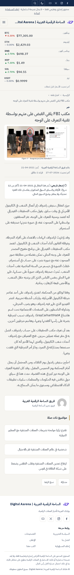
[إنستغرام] (61, 3)
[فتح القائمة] (4, 22)
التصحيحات (30, 534)
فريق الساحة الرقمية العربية (53, 167)
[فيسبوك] (67, 3)
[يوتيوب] (50, 3)
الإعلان (32, 540)
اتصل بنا (66, 540)
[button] (37, 142)
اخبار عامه (55, 95)
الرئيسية (66, 95)
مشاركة (64, 482)
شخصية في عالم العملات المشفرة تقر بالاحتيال (42, 449)
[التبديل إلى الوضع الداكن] (42, 3)
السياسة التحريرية (61, 534)
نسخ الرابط (49, 482)
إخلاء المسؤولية (62, 546)
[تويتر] (56, 3)
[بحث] (35, 3)
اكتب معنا (31, 546)
